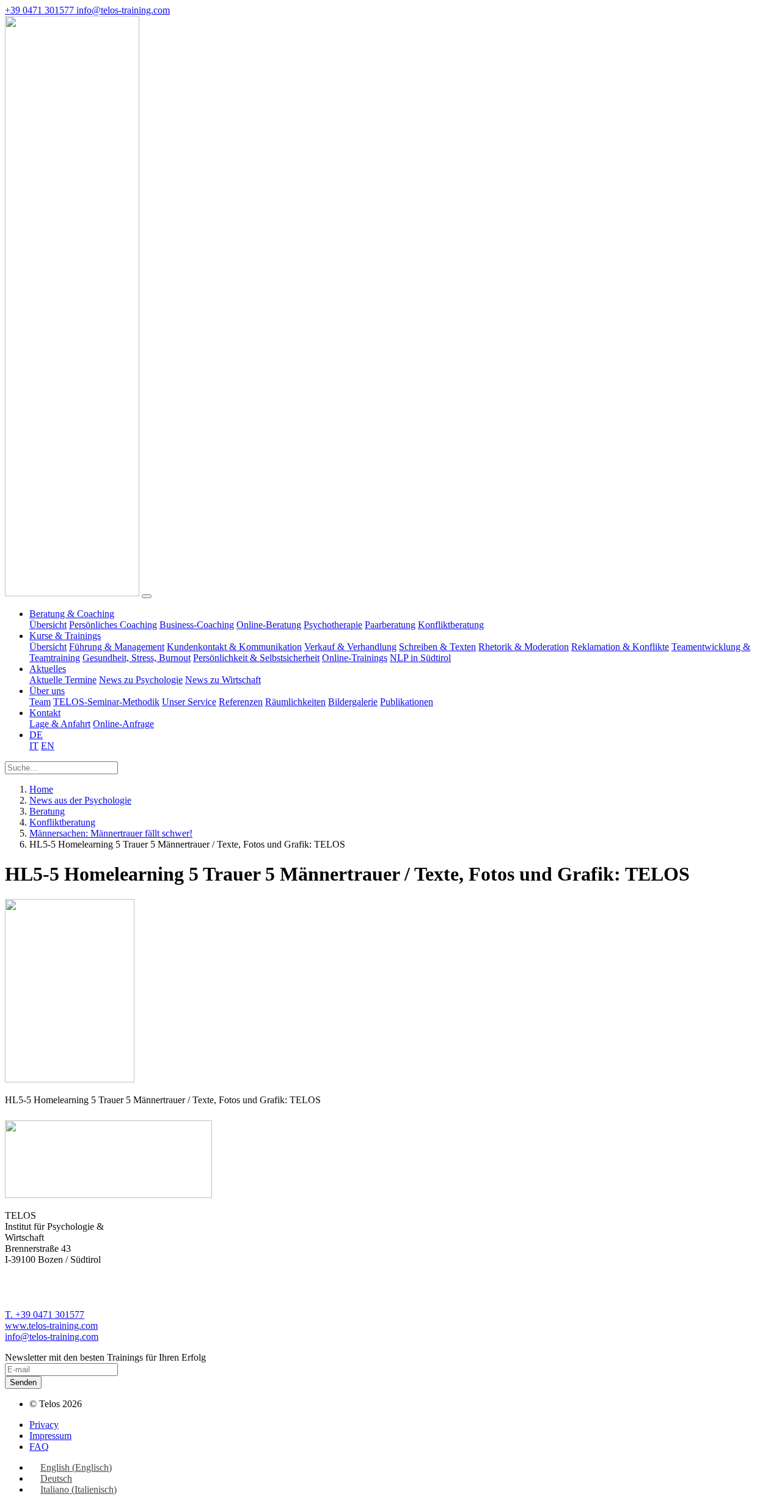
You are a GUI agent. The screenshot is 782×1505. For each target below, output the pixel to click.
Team (40, 702)
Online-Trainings (354, 658)
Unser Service (189, 702)
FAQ (39, 1446)
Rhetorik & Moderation (523, 647)
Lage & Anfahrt (59, 724)
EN (47, 746)
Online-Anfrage (123, 724)
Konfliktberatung (451, 624)
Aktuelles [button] (47, 669)
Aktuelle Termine (63, 680)
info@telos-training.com (51, 1336)
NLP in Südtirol (420, 658)
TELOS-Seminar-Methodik (106, 702)
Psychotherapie (333, 624)
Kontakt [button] (44, 713)
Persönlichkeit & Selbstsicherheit (256, 658)
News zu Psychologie (141, 680)
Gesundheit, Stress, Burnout (136, 658)
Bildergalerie (353, 702)
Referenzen (241, 702)
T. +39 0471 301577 (44, 1314)
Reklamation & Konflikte (620, 647)
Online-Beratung (268, 624)
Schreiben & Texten (437, 647)
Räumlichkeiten (295, 702)
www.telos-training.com (51, 1325)
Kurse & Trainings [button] (65, 635)
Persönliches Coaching (113, 624)
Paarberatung (390, 624)
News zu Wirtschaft (223, 680)
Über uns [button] (47, 691)
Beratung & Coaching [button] (71, 613)
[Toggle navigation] (147, 596)
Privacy (44, 1424)
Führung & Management (116, 647)
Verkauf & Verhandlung (350, 647)
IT (33, 746)
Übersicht (48, 624)
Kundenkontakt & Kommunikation (234, 647)
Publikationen (406, 702)
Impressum (50, 1435)
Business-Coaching (196, 624)
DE (36, 735)
